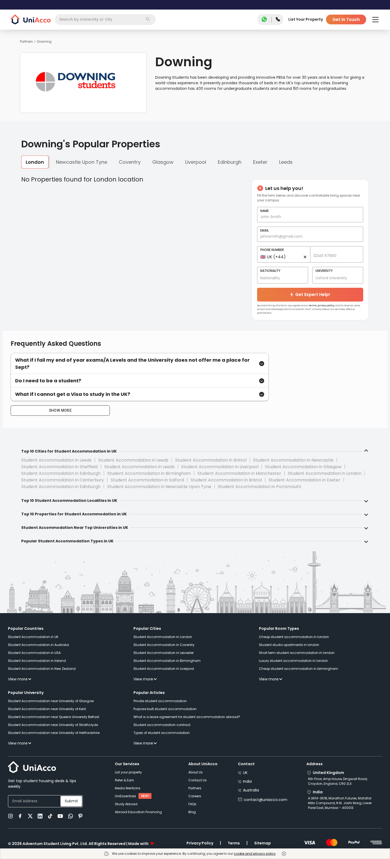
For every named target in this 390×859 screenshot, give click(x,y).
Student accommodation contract (161, 725)
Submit (71, 801)
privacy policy (326, 305)
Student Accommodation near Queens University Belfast (53, 717)
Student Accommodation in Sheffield (59, 467)
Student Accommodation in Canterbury (62, 480)
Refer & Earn (124, 780)
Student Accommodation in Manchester (239, 473)
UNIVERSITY (324, 270)
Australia (251, 790)
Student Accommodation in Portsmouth (259, 487)
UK (245, 772)
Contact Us (197, 780)
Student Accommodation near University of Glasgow (51, 701)
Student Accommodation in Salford (147, 480)
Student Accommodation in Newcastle (293, 460)
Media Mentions (127, 788)
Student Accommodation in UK (33, 637)
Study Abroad (126, 804)
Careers (194, 796)
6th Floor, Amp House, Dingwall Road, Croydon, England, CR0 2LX (337, 781)
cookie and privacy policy (255, 853)
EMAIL (264, 230)
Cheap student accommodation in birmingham (298, 668)
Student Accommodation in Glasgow (303, 467)
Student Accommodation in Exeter (304, 480)
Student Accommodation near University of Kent (47, 709)
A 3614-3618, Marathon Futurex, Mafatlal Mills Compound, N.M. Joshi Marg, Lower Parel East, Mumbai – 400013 (340, 803)
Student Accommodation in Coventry (163, 645)
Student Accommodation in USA (34, 652)
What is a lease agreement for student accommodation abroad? (186, 717)
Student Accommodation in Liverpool (219, 467)
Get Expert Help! (312, 294)
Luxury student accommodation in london (293, 660)
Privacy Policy (200, 843)
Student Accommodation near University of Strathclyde (53, 725)
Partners (26, 41)
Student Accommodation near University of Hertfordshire (53, 732)
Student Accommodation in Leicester (163, 652)
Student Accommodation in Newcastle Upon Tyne (159, 487)
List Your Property (305, 19)
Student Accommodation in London (324, 473)
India (247, 781)
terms (313, 305)
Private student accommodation (160, 701)
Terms (234, 843)
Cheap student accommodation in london (294, 637)
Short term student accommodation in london (297, 652)
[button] (139, 363)
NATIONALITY (270, 270)
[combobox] (105, 19)
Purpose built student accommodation (165, 709)
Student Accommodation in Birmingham (149, 473)
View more (18, 679)
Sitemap (262, 843)
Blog (192, 812)
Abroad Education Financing (138, 812)
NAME (264, 211)
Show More (60, 410)
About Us (195, 772)
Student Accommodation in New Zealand (42, 668)
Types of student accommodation (161, 732)
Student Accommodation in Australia (38, 645)
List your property (128, 772)
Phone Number (272, 249)
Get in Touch (346, 19)
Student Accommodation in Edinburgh (61, 473)
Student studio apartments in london (289, 645)
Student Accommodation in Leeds (56, 460)
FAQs (192, 804)
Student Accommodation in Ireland (37, 660)
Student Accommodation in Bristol (210, 460)
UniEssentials (125, 796)
